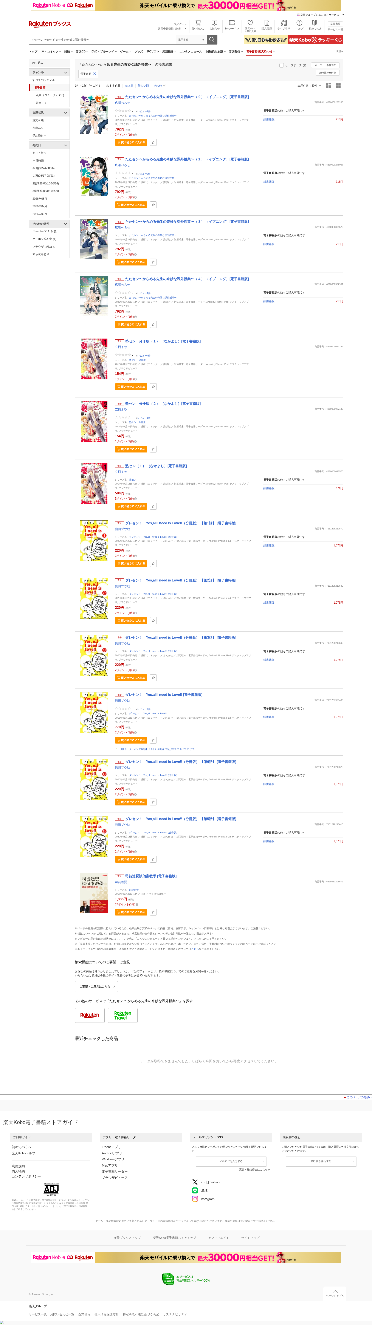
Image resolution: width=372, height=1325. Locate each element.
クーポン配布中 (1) (44, 239)
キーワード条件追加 (325, 65)
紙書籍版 (268, 119)
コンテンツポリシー (26, 1176)
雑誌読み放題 (214, 51)
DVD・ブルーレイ (102, 51)
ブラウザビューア (115, 1177)
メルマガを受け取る (231, 1161)
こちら (195, 949)
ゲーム (124, 51)
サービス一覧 (335, 29)
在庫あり (38, 127)
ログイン (179, 24)
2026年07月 (40, 206)
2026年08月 (40, 198)
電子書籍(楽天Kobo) (259, 51)
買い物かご (198, 28)
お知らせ (214, 28)
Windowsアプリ (113, 1159)
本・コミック (50, 51)
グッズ (139, 51)
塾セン (132, 479)
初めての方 (315, 28)
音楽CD (80, 51)
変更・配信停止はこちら (253, 1169)
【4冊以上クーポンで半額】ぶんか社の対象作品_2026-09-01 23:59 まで (156, 749)
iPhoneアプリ (111, 1147)
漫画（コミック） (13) (50, 95)
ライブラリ (283, 28)
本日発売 (38, 160)
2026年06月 (40, 214)
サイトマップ (250, 1237)
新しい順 (143, 85)
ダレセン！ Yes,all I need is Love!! (148, 713)
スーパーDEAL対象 (45, 231)
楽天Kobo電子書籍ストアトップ (174, 1237)
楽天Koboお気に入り (250, 29)
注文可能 (38, 120)
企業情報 (84, 1314)
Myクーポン (232, 28)
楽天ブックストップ (127, 1237)
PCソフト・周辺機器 (160, 51)
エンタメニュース (191, 51)
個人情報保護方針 (107, 1314)
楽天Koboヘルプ (23, 1153)
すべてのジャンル (44, 79)
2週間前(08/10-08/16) (46, 183)
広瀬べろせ (122, 102)
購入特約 (18, 1171)
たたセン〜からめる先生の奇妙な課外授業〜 (153, 115)
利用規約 (18, 1166)
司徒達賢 (121, 882)
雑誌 (67, 51)
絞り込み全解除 (327, 72)
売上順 (129, 85)
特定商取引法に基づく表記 (141, 1314)
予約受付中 (39, 135)
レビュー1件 (143, 111)
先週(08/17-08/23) (43, 175)
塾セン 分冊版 (137, 360)
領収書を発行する (321, 1161)
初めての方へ (21, 1147)
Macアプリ (110, 1165)
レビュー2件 (143, 173)
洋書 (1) (41, 102)
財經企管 (134, 889)
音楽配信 (234, 51)
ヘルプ (299, 28)
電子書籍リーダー (115, 1171)
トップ (33, 51)
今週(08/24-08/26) (43, 168)
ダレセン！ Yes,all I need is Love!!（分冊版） (153, 536)
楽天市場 (335, 23)
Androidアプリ (112, 1153)
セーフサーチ (293, 65)
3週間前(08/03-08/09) (46, 191)
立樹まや (121, 347)
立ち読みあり (41, 254)
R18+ (339, 51)
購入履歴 (267, 28)
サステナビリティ (175, 1314)
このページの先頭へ (359, 1097)
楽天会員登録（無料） (171, 28)
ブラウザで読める (44, 246)
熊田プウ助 (122, 529)
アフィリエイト (218, 1237)
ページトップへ (335, 1295)
